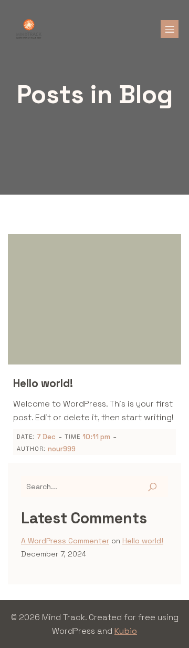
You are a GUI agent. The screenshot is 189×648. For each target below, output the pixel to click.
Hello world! (142, 540)
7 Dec (46, 436)
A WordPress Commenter (65, 540)
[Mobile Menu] (169, 29)
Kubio (125, 630)
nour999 (62, 448)
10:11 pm (96, 436)
